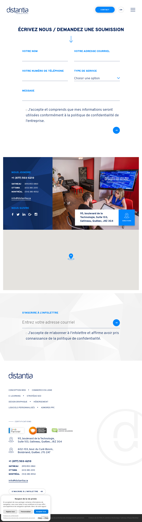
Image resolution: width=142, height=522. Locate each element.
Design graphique (18, 402)
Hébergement (41, 402)
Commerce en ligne (42, 390)
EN (121, 10)
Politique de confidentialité (10, 516)
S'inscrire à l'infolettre (25, 492)
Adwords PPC (48, 407)
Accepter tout (41, 512)
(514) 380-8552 (32, 192)
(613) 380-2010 (31, 188)
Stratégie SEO (34, 396)
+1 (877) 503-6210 (22, 178)
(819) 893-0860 (31, 184)
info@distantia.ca (21, 198)
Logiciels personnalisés (22, 407)
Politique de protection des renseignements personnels (66, 518)
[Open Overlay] (133, 10)
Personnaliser (26, 512)
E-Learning (15, 396)
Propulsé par (44, 516)
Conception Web (17, 390)
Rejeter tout (10, 512)
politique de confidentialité (92, 115)
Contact (105, 10)
